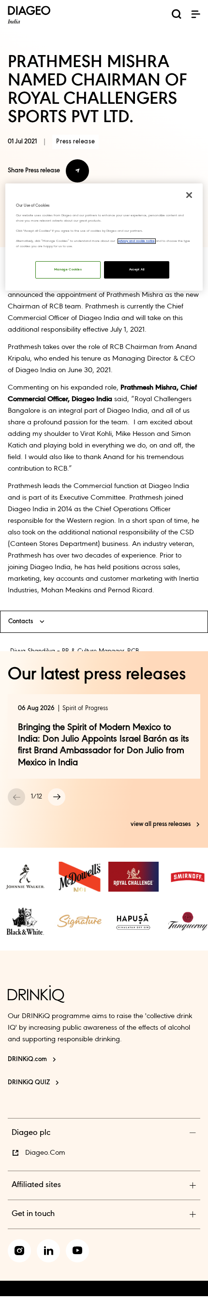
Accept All (137, 269)
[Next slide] (56, 797)
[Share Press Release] (77, 170)
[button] (195, 14)
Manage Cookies (68, 269)
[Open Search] (176, 16)
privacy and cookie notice (137, 241)
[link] (25, 877)
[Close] (189, 195)
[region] (104, 237)
